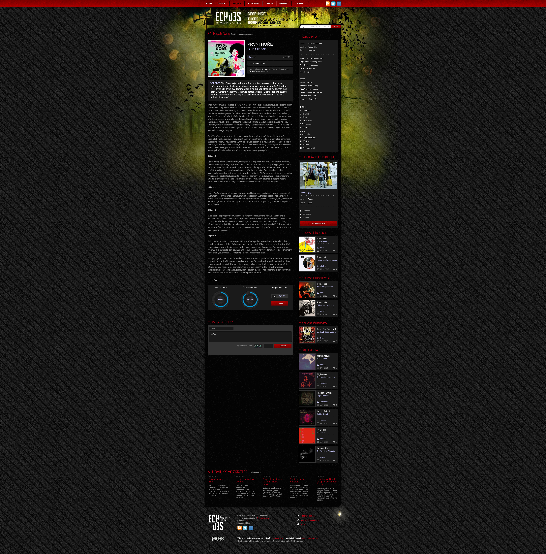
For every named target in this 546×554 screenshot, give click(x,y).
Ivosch (247, 521)
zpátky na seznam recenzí (242, 34)
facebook (306, 211)
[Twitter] (333, 3)
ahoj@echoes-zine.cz (310, 520)
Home (209, 3)
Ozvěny (269, 3)
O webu (299, 3)
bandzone (307, 214)
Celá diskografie (318, 223)
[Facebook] (339, 3)
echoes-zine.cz (279, 538)
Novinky (222, 3)
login (303, 524)
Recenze (237, 3)
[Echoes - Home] (228, 18)
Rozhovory (253, 3)
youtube (306, 217)
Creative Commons (309, 538)
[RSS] (328, 3)
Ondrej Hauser (263, 518)
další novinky (255, 472)
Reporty (284, 3)
